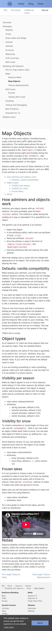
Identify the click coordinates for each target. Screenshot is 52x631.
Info (5, 10)
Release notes (9, 117)
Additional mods (29, 11)
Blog (31, 3)
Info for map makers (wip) (17, 70)
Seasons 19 (32, 598)
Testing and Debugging (16, 105)
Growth (11, 93)
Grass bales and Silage (15, 38)
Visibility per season (21, 185)
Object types (13, 182)
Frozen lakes (17, 191)
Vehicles (9, 46)
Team (41, 3)
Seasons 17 (32, 596)
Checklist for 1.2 (12, 113)
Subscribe (32, 608)
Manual (45, 10)
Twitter (4, 614)
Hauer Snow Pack (35, 601)
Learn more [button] (9, 627)
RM (3, 586)
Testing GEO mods (16, 97)
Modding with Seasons (13, 66)
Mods (21, 3)
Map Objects (14, 81)
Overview (7, 22)
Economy (9, 50)
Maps (7, 73)
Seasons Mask (14, 77)
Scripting (9, 101)
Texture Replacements (18, 85)
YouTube (5, 608)
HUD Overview (12, 58)
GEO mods (10, 62)
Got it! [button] (40, 623)
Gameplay (7, 26)
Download (15, 10)
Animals (9, 42)
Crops (8, 34)
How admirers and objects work (21, 177)
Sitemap (31, 611)
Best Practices (12, 109)
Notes (9, 194)
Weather (9, 30)
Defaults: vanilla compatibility (25, 180)
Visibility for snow (20, 188)
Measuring (10, 54)
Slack (4, 611)
